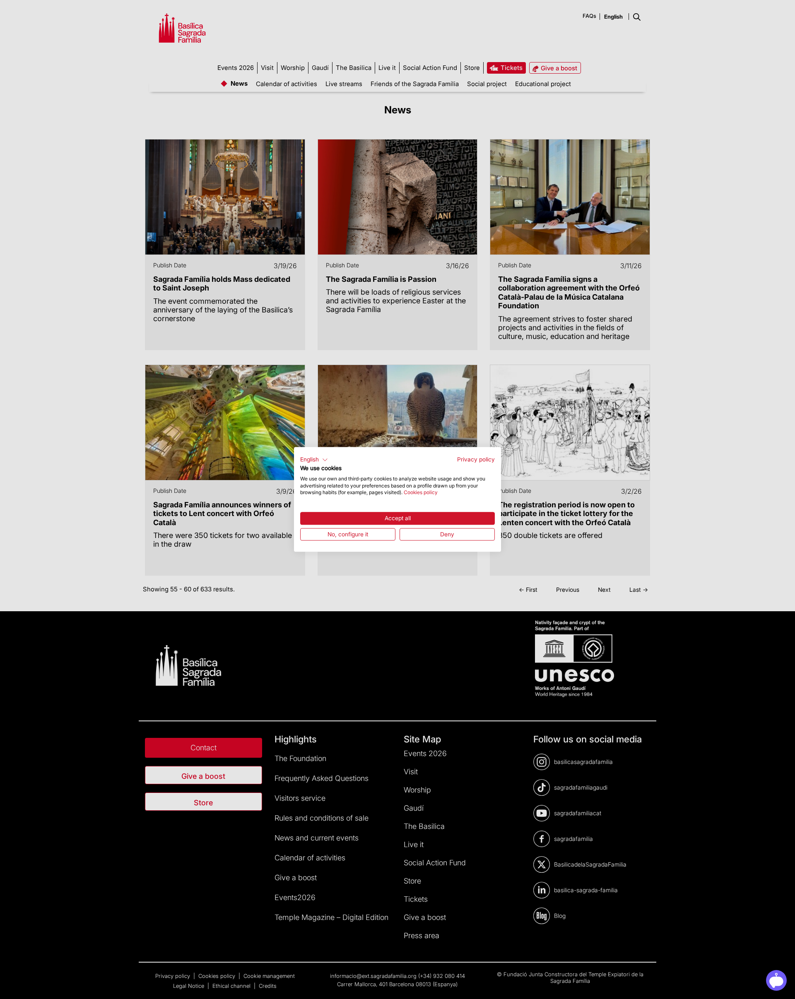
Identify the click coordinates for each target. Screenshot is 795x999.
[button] (314, 460)
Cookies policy (421, 493)
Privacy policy (476, 459)
